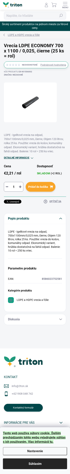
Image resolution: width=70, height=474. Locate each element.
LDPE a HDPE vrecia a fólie (33, 299)
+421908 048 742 (22, 393)
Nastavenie (35, 451)
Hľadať (61, 15)
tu (51, 442)
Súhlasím (35, 464)
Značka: (13, 75)
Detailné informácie (16, 157)
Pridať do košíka (38, 186)
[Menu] (65, 5)
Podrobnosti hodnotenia (53, 65)
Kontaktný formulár (23, 407)
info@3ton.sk (20, 386)
